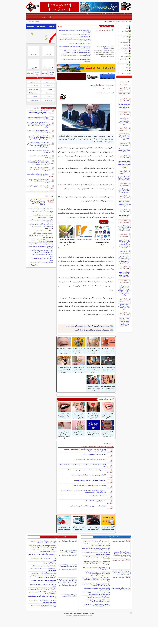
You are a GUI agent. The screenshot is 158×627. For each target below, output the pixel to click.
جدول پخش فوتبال (33, 92)
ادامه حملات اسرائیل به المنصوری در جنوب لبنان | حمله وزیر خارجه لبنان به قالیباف (38, 169)
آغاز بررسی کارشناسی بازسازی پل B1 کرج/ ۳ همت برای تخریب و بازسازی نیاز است (96, 548)
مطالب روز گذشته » (33, 265)
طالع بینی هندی (51, 73)
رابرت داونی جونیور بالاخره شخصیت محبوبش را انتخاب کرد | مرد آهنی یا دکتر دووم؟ (43, 541)
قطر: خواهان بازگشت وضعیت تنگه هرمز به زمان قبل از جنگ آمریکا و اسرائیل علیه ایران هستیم (121, 572)
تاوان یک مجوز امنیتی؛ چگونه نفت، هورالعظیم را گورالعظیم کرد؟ (89, 475)
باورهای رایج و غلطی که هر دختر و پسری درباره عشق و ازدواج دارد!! (42, 240)
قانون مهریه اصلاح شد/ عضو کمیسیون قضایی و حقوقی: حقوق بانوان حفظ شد (124, 106)
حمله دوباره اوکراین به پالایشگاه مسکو (96, 501)
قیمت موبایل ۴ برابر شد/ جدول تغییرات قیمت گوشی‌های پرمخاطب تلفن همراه (98, 600)
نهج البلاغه (35, 96)
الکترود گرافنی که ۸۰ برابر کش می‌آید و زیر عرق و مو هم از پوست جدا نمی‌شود (41, 251)
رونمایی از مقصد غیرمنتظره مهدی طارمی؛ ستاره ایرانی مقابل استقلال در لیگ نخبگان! (43, 576)
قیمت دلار (49, 89)
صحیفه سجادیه (34, 100)
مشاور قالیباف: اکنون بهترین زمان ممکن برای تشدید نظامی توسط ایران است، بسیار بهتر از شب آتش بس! (124, 260)
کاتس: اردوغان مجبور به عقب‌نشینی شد (80, 43)
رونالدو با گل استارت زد (49, 563)
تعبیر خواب (30, 73)
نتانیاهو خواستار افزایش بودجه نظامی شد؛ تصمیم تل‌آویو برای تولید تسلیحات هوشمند (38, 181)
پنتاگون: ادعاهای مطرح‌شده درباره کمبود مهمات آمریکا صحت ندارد (124, 307)
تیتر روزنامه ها (48, 100)
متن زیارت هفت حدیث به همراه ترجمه (43, 215)
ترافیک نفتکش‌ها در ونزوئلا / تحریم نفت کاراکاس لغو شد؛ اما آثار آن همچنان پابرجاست (96, 584)
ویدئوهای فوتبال (34, 85)
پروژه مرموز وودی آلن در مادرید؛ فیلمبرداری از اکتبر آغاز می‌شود (68, 551)
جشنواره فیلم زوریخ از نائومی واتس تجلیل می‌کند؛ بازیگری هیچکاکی (67, 565)
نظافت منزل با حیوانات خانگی (45, 217)
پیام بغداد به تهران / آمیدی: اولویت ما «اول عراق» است (124, 150)
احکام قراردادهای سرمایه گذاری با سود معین (41, 262)
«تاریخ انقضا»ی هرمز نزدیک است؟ (124, 215)
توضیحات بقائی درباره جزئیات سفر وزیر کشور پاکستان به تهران (89, 485)
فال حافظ (48, 54)
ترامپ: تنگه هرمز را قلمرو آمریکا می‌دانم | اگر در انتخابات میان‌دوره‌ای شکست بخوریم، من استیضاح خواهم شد (124, 243)
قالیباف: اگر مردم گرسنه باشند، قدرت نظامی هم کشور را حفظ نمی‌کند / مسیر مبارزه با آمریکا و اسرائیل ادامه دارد (124, 322)
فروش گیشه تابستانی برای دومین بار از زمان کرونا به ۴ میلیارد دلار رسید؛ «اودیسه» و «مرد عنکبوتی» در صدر (67, 580)
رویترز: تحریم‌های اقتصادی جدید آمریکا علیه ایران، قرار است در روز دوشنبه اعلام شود (124, 136)
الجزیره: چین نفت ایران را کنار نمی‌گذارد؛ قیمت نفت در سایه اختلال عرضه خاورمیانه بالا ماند (96, 593)
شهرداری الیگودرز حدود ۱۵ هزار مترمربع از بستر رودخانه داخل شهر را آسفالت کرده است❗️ (124, 228)
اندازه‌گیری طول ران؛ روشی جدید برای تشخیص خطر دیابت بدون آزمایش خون (43, 605)
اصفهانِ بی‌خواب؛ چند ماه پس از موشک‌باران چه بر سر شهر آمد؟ (124, 190)
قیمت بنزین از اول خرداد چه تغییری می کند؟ (94, 454)
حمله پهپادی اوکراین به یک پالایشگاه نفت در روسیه (96, 541)
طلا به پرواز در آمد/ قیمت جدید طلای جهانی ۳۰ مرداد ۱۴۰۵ (121, 588)
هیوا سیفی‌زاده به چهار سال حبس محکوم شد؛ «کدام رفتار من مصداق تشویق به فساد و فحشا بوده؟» (42, 546)
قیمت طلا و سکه (48, 85)
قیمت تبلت (49, 96)
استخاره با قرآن (48, 67)
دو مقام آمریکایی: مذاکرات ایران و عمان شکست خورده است (37, 174)
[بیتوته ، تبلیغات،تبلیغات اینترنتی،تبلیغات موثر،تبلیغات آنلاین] (59, 7)
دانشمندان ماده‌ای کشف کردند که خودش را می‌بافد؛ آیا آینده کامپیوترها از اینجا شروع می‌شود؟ (37, 202)
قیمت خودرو (49, 81)
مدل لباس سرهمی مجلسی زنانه (44, 230)
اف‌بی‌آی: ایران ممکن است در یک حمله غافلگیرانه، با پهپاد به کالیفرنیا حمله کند (124, 274)
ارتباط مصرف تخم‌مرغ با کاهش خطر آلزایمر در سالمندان (91, 459)
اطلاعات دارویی (34, 81)
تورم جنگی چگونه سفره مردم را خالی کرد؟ (98, 597)
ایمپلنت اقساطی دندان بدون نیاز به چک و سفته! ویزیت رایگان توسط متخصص (88, 326)
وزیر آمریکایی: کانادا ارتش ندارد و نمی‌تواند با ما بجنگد (105, 47)
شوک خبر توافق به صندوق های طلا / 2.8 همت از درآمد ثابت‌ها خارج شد (87, 506)
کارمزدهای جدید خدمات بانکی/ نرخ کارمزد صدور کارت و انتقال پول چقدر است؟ (97, 605)
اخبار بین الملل (123, 21)
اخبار (130, 21)
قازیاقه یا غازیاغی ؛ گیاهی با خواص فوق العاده (41, 224)
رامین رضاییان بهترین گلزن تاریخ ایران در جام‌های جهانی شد (90, 480)
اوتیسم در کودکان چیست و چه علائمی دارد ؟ (41, 243)
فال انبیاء (33, 54)
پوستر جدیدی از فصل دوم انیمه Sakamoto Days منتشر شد (69, 595)
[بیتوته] (32, 11)
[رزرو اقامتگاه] (86, 68)
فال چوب (44, 73)
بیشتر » (60, 26)
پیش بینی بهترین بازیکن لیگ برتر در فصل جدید (44, 573)
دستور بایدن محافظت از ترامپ (102, 85)
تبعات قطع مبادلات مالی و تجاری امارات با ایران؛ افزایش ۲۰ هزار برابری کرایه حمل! (97, 544)
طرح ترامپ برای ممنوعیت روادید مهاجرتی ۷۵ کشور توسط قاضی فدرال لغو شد (124, 121)
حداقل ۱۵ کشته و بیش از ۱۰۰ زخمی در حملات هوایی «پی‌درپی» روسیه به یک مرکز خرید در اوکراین (77, 51)
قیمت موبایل (49, 92)
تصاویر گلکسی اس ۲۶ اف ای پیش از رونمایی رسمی (42, 589)
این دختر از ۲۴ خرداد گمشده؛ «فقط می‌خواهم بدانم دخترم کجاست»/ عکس (86, 470)
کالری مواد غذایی (33, 89)
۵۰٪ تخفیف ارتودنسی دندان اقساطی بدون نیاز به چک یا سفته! (92, 330)
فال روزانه (34, 67)
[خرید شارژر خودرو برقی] (101, 76)
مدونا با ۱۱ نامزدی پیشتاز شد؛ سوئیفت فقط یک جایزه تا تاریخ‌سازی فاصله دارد (43, 550)
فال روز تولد (37, 73)
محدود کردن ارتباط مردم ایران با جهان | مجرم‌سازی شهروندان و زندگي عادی (124, 204)
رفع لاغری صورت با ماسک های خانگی (43, 233)
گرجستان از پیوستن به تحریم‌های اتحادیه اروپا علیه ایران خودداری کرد (124, 178)
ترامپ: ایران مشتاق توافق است (97, 495)
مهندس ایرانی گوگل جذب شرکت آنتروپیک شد (41, 208)
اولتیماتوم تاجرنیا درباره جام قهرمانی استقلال (44, 565)
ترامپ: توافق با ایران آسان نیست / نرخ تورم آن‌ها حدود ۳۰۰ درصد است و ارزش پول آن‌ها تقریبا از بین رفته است (38, 162)
